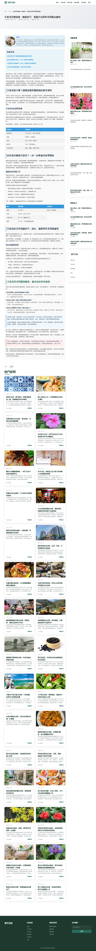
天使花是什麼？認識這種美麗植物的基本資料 (19, 56)
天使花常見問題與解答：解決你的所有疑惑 (19, 67)
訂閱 (82, 931)
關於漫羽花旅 (52, 926)
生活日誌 (83, 2)
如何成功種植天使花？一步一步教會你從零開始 (20, 59)
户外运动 (63, 2)
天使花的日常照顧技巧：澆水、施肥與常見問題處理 (21, 63)
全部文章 (51, 934)
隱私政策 (51, 929)
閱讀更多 (30, 408)
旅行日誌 (69, 2)
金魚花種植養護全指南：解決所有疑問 (81, 87)
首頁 (57, 2)
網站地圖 (51, 931)
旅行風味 (76, 2)
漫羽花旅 (11, 2)
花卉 (89, 2)
